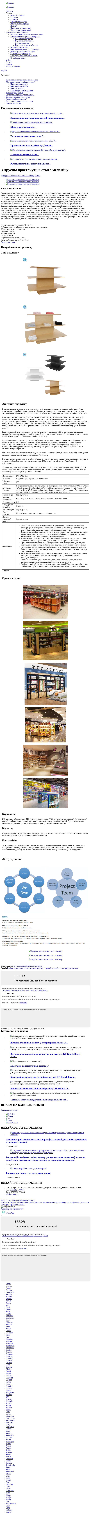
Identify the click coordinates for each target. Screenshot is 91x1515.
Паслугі (9, 62)
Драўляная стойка (17, 1205)
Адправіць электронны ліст (12, 1209)
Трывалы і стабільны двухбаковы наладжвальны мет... (39, 1099)
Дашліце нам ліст (8, 242)
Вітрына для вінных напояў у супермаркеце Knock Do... (39, 1042)
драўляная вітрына (8, 1202)
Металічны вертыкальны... (24, 154)
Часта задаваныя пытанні (20, 30)
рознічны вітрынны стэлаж (46, 1202)
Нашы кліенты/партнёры (20, 28)
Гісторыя (14, 17)
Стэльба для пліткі (17, 58)
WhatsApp (10, 1213)
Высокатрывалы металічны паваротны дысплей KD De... (40, 1088)
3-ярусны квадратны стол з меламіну (27, 966)
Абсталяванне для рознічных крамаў (25, 37)
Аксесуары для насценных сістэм (23, 56)
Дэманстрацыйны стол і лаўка (22, 51)
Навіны (9, 64)
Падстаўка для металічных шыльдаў (29, 1066)
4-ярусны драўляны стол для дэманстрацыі (28, 1173)
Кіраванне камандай (18, 22)
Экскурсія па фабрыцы (19, 24)
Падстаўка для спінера (24, 41)
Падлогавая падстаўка (24, 39)
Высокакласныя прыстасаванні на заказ (26, 34)
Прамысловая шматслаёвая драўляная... (31, 145)
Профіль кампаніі (17, 15)
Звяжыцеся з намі (13, 66)
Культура (14, 19)
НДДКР (13, 26)
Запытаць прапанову (9, 1110)
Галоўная (9, 11)
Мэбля (8, 60)
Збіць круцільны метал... (23, 127)
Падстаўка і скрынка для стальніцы (24, 49)
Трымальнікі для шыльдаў (20, 54)
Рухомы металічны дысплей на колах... (30, 163)
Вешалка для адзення (18, 47)
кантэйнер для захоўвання (68, 1202)
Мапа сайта (5, 1200)
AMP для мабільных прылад (23, 1200)
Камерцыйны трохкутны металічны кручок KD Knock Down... (43, 1077)
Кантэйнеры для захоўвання (26, 45)
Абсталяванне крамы (25, 1202)
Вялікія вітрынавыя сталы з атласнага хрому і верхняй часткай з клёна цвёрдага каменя (42, 968)
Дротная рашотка (22, 43)
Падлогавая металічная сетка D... (27, 136)
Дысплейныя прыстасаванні (17, 32)
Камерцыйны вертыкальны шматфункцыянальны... (37, 118)
